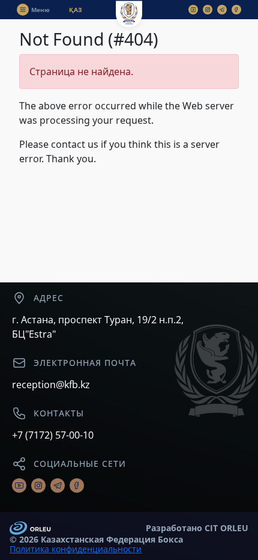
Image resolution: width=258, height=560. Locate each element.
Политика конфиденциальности (76, 549)
